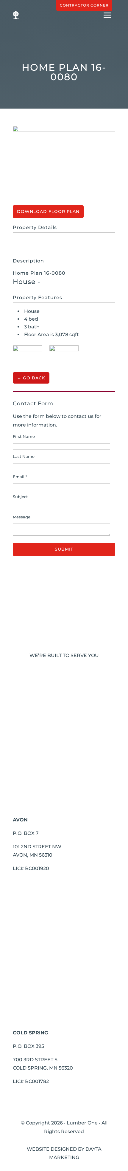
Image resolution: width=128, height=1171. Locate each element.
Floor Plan (63, 211)
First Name (24, 436)
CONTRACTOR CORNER (84, 5)
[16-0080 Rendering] (27, 355)
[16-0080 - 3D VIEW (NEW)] (64, 355)
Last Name (24, 456)
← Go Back (31, 378)
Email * (20, 477)
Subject (20, 497)
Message (21, 517)
